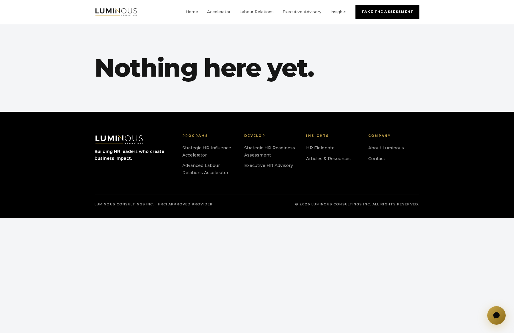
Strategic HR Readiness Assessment (269, 151)
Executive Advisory (302, 11)
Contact (376, 158)
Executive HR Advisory (268, 165)
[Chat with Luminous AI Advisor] (496, 315)
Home (192, 11)
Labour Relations (256, 11)
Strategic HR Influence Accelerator (206, 151)
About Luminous (386, 148)
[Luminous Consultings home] (116, 11)
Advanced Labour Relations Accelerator (205, 169)
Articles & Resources (328, 158)
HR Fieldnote (320, 148)
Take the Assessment (387, 12)
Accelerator (219, 11)
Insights (338, 11)
